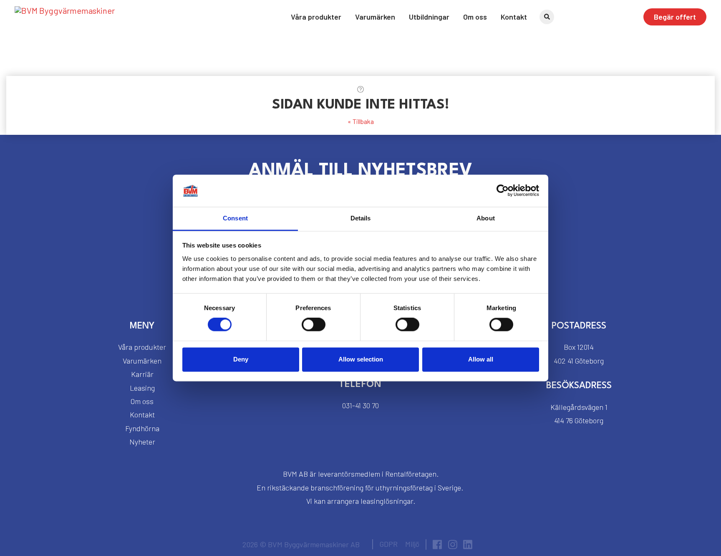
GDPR (388, 543)
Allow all (480, 359)
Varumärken (375, 16)
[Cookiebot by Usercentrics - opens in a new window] (502, 190)
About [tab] (485, 218)
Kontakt (514, 16)
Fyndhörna (142, 428)
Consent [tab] (235, 218)
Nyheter (142, 441)
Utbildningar (429, 16)
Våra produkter (316, 16)
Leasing (142, 387)
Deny (240, 359)
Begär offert (675, 16)
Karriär (142, 374)
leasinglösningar (386, 500)
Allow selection (360, 359)
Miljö (412, 543)
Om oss (475, 16)
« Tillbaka (361, 121)
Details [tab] (360, 218)
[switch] (313, 324)
